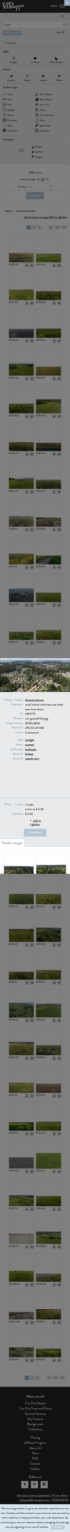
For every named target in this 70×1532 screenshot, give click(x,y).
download (35, 832)
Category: (18, 700)
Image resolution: (14, 723)
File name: (18, 718)
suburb (29, 759)
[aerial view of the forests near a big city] (19, 864)
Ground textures (34, 700)
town (36, 759)
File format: (17, 728)
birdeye (29, 754)
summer (29, 745)
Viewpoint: (18, 754)
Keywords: (18, 758)
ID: (21, 714)
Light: (20, 740)
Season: (19, 744)
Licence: (19, 732)
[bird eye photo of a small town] (51, 864)
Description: (17, 704)
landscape (30, 749)
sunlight (29, 740)
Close (58, 1527)
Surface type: (16, 749)
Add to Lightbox (35, 822)
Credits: (19, 804)
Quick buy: (18, 814)
